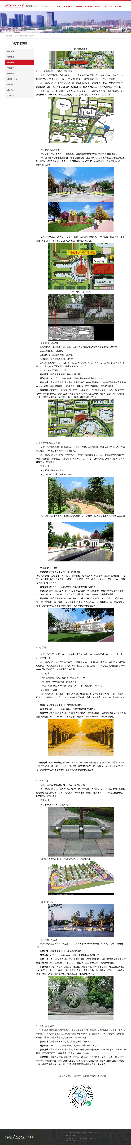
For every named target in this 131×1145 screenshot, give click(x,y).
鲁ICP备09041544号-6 (93, 1138)
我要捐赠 (23, 36)
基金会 (97, 6)
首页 (58, 6)
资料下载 (118, 6)
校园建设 (32, 36)
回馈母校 (78, 6)
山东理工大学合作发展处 (41, 6)
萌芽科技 (75, 1141)
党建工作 (107, 6)
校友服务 (88, 6)
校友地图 (67, 6)
